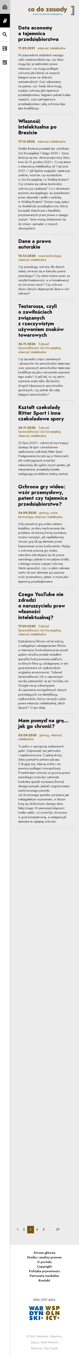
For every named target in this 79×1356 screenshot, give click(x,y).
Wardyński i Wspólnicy (49, 1336)
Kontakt (44, 1280)
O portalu (44, 1262)
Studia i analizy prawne (44, 1257)
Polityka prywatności (44, 1271)
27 (59, 1229)
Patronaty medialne (44, 1276)
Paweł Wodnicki (49, 1342)
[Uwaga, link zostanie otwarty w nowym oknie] (44, 1313)
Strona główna (44, 1253)
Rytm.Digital (51, 1348)
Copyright (44, 1266)
